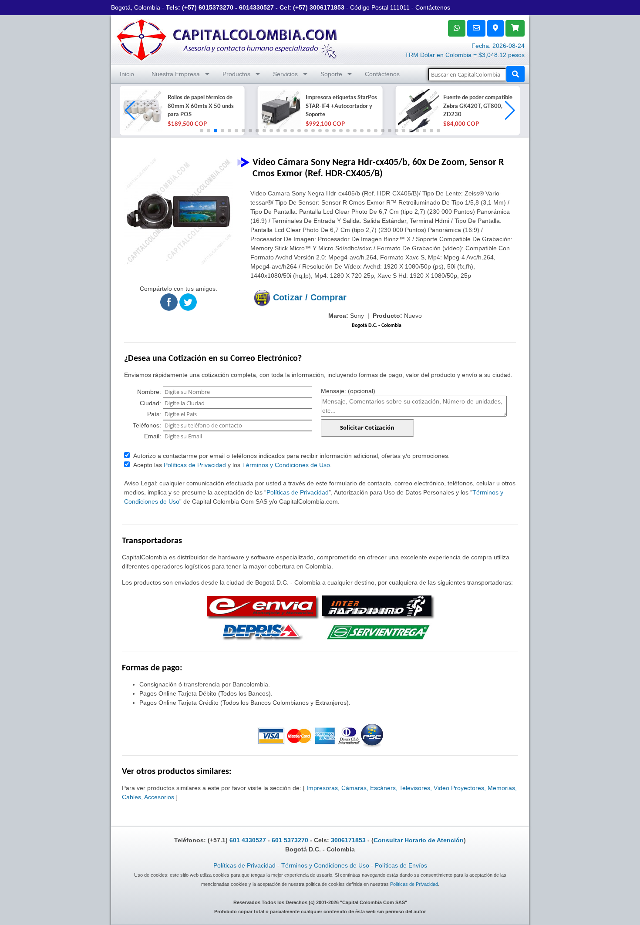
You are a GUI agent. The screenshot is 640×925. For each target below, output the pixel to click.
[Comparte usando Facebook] (169, 301)
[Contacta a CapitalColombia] (227, 38)
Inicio (127, 74)
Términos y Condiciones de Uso (286, 464)
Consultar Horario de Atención (419, 840)
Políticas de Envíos (401, 865)
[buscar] (515, 74)
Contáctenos (432, 7)
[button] (510, 110)
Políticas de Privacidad (195, 464)
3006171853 (327, 7)
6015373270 (216, 7)
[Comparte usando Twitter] (188, 301)
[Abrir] (141, 110)
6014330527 (256, 7)
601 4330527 (247, 840)
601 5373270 (290, 840)
